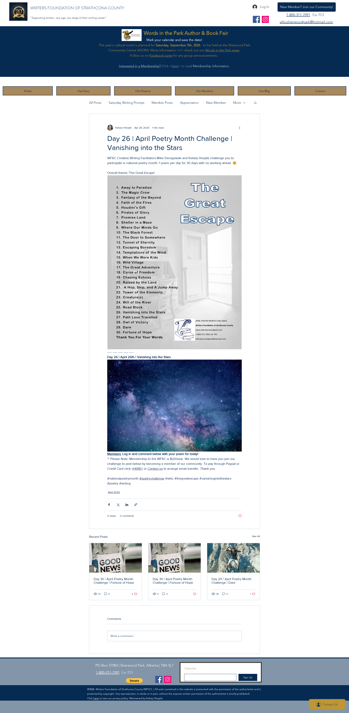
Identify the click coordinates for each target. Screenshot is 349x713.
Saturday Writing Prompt (126, 103)
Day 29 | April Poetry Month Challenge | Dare (231, 580)
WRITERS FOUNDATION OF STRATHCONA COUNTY (77, 8)
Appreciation (189, 103)
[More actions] (239, 127)
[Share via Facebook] (109, 504)
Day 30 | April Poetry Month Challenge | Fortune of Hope (114, 580)
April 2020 (114, 492)
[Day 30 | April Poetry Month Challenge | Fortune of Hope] (115, 558)
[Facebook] (256, 19)
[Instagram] (265, 19)
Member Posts (162, 103)
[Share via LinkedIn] (127, 504)
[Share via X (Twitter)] (118, 504)
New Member (216, 103)
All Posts (95, 103)
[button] (255, 102)
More (237, 103)
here (175, 66)
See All (256, 536)
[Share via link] (135, 504)
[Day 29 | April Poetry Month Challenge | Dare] (233, 558)
